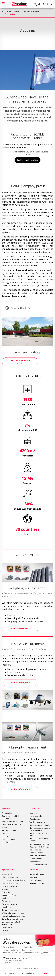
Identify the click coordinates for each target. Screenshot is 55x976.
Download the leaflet (20, 308)
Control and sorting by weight (13, 919)
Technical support (36, 880)
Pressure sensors (36, 853)
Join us (4, 827)
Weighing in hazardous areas (13, 913)
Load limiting (7, 907)
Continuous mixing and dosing (13, 880)
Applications (8, 869)
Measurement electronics (39, 847)
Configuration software (38, 865)
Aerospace (6, 901)
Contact (5, 836)
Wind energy (6, 889)
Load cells (33, 813)
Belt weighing (7, 927)
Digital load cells (36, 816)
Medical (5, 898)
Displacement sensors (38, 856)
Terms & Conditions (9, 830)
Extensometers (35, 850)
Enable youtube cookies (27, 160)
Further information (20, 628)
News (4, 833)
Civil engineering (8, 892)
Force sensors (35, 862)
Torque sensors (36, 859)
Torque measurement (10, 910)
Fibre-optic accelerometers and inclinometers (40, 829)
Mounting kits (35, 819)
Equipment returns (37, 883)
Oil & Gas (5, 930)
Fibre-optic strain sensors (39, 844)
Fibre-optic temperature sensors (39, 839)
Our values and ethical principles (10, 817)
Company (6, 808)
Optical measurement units (40, 825)
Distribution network (9, 839)
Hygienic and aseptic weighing (13, 916)
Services (34, 869)
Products (34, 808)
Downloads (34, 877)
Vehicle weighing (8, 874)
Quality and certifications (11, 824)
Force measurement (9, 886)
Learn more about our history (20, 361)
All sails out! (6, 842)
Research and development (12, 821)
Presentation (7, 813)
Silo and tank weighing (10, 877)
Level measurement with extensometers (11, 923)
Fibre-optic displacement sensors (39, 834)
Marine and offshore (9, 895)
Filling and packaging (10, 883)
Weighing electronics (37, 822)
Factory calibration (37, 874)
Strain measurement (9, 904)
